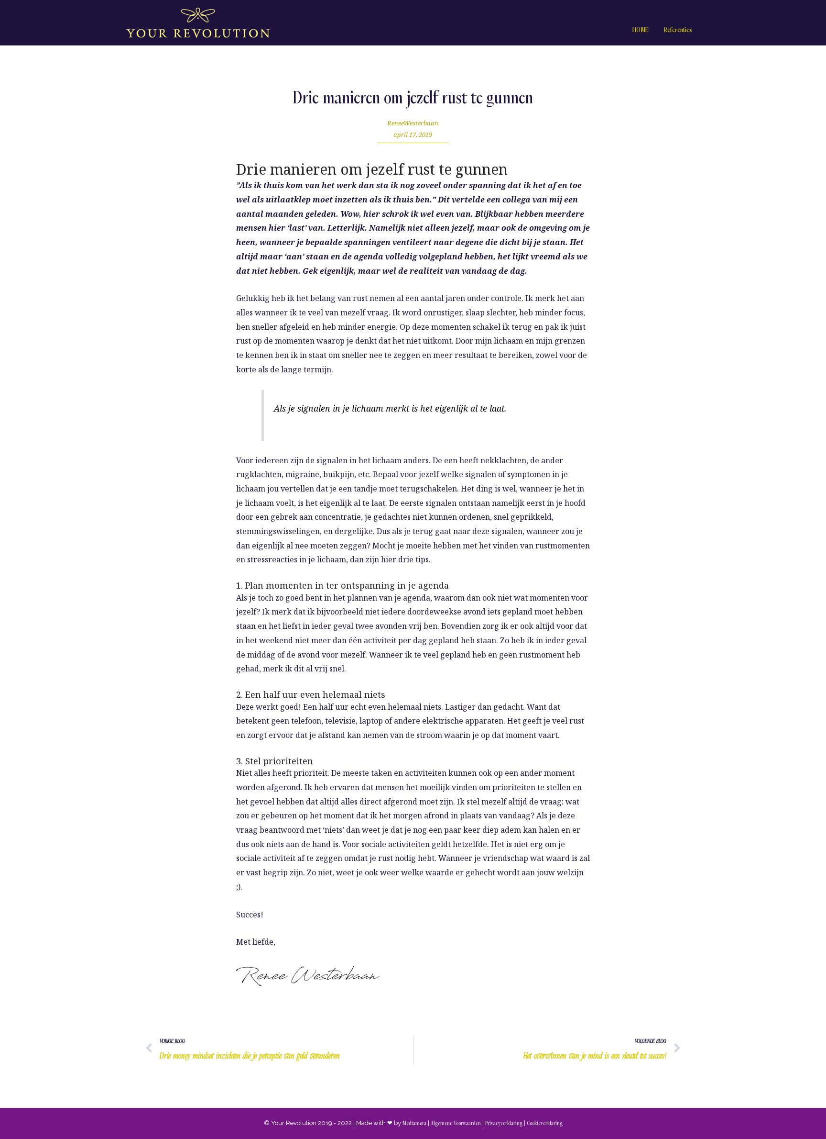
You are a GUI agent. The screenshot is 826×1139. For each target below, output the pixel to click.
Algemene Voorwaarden (456, 1123)
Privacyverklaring (503, 1123)
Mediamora (414, 1123)
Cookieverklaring (545, 1123)
